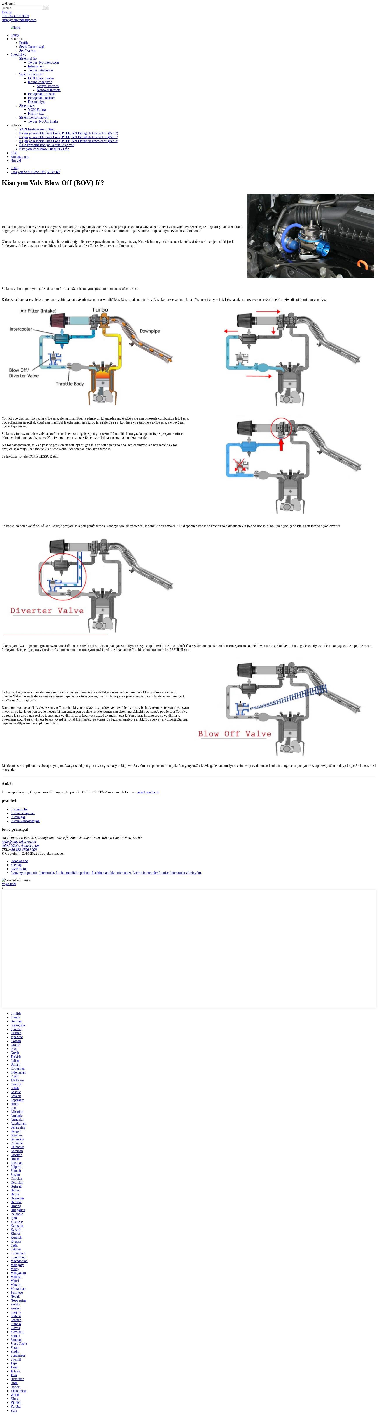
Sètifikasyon (27, 50)
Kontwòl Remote (49, 90)
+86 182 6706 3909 (23, 849)
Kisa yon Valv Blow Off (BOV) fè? (44, 149)
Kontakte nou (19, 157)
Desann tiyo (36, 102)
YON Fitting (37, 109)
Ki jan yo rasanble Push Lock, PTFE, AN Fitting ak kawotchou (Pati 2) (68, 133)
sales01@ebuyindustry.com (21, 845)
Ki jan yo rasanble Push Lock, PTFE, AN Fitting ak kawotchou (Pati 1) (68, 137)
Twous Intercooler (40, 70)
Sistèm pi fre (28, 58)
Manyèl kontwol (48, 86)
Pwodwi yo (18, 54)
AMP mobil (18, 869)
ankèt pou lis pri (148, 792)
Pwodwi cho (19, 861)
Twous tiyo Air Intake (43, 121)
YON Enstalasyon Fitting (36, 129)
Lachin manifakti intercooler (111, 873)
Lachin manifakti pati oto (73, 873)
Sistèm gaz (26, 105)
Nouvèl (15, 161)
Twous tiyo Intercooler (43, 62)
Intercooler (35, 66)
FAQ (14, 153)
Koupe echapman (40, 82)
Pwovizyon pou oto (24, 873)
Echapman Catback (41, 94)
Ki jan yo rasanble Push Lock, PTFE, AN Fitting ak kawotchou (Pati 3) (68, 141)
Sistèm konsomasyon (33, 117)
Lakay (14, 35)
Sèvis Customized (31, 46)
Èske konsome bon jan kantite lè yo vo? (46, 145)
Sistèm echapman (31, 74)
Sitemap (16, 865)
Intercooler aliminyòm (185, 873)
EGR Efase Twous (41, 78)
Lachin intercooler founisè (151, 873)
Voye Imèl (9, 884)
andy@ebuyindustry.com (19, 842)
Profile (23, 43)
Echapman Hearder (41, 98)
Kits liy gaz (36, 113)
